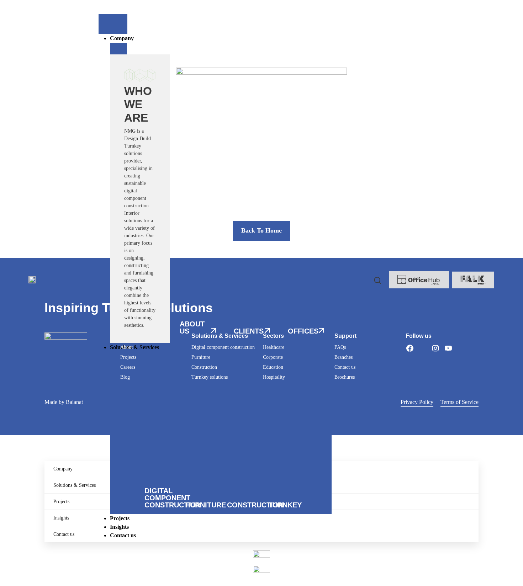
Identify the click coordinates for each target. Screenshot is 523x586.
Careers (127, 367)
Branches (343, 357)
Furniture (200, 357)
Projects (128, 357)
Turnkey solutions (209, 377)
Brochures (344, 377)
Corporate (273, 357)
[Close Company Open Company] (118, 48)
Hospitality (274, 377)
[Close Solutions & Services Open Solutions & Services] (118, 357)
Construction (204, 367)
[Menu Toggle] (113, 24)
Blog (125, 377)
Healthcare (273, 347)
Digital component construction (223, 347)
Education (273, 367)
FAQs (340, 347)
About (126, 347)
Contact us (344, 367)
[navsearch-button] (377, 280)
